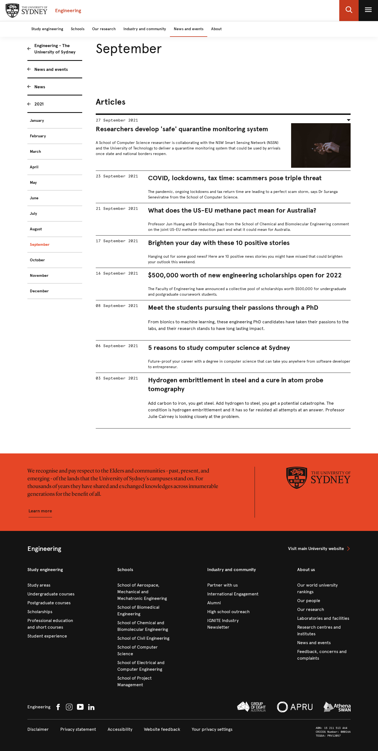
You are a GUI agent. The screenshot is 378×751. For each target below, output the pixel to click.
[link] (319, 548)
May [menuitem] (33, 182)
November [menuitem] (39, 275)
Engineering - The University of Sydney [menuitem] (55, 49)
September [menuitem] (40, 244)
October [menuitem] (37, 260)
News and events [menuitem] (51, 69)
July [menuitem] (33, 213)
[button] (349, 10)
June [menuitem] (34, 198)
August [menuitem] (36, 229)
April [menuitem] (34, 167)
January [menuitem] (37, 120)
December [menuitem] (39, 291)
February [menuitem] (38, 136)
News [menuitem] (39, 86)
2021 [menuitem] (39, 104)
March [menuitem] (35, 151)
